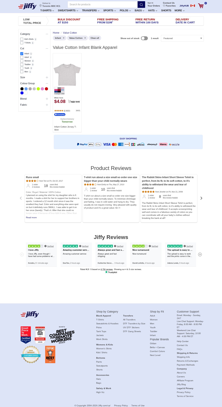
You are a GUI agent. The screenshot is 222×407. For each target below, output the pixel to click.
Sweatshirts (67, 10)
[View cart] (201, 5)
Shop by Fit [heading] (157, 311)
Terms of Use (138, 405)
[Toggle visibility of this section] (46, 34)
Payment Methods (186, 365)
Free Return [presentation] (147, 21)
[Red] (46, 89)
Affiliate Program (185, 380)
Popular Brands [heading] (159, 339)
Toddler (153, 331)
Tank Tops (101, 331)
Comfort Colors (157, 351)
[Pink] (42, 89)
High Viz (100, 392)
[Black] (22, 89)
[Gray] (30, 89)
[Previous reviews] (20, 199)
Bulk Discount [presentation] (69, 21)
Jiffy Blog (181, 384)
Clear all (95, 38)
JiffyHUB (184, 6)
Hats (151, 10)
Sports (108, 10)
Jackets (100, 335)
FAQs (179, 349)
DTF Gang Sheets (132, 331)
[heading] (127, 95)
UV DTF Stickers (131, 327)
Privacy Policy (184, 392)
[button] (47, 10)
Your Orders (154, 6)
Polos (124, 10)
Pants (99, 362)
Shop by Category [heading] (107, 311)
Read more (31, 217)
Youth (153, 327)
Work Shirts (102, 339)
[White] (26, 93)
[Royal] (22, 93)
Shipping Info (183, 357)
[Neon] (38, 89)
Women (154, 319)
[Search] (141, 4)
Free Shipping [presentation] (107, 21)
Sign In (150, 3)
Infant (58, 38)
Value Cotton (76, 38)
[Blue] (26, 89)
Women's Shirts (104, 348)
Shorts (166, 10)
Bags (139, 10)
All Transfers (129, 319)
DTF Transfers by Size (134, 323)
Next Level (155, 355)
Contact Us (169, 3)
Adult (152, 315)
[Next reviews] (201, 199)
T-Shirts (46, 10)
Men (152, 323)
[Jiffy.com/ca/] (52, 314)
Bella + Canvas (157, 347)
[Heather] (34, 89)
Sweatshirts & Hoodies (107, 323)
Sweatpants (102, 366)
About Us (181, 372)
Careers (181, 376)
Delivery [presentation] (185, 21)
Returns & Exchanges (187, 361)
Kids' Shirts (101, 352)
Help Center (183, 341)
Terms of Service (185, 396)
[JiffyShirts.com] (27, 6)
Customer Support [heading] (188, 311)
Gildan (153, 343)
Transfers (90, 10)
